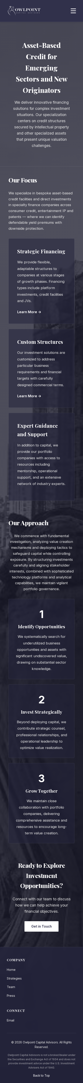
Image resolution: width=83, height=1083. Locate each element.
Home (11, 969)
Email (10, 1020)
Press (11, 995)
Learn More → (29, 312)
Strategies (14, 978)
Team (11, 987)
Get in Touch (41, 926)
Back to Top (41, 1075)
